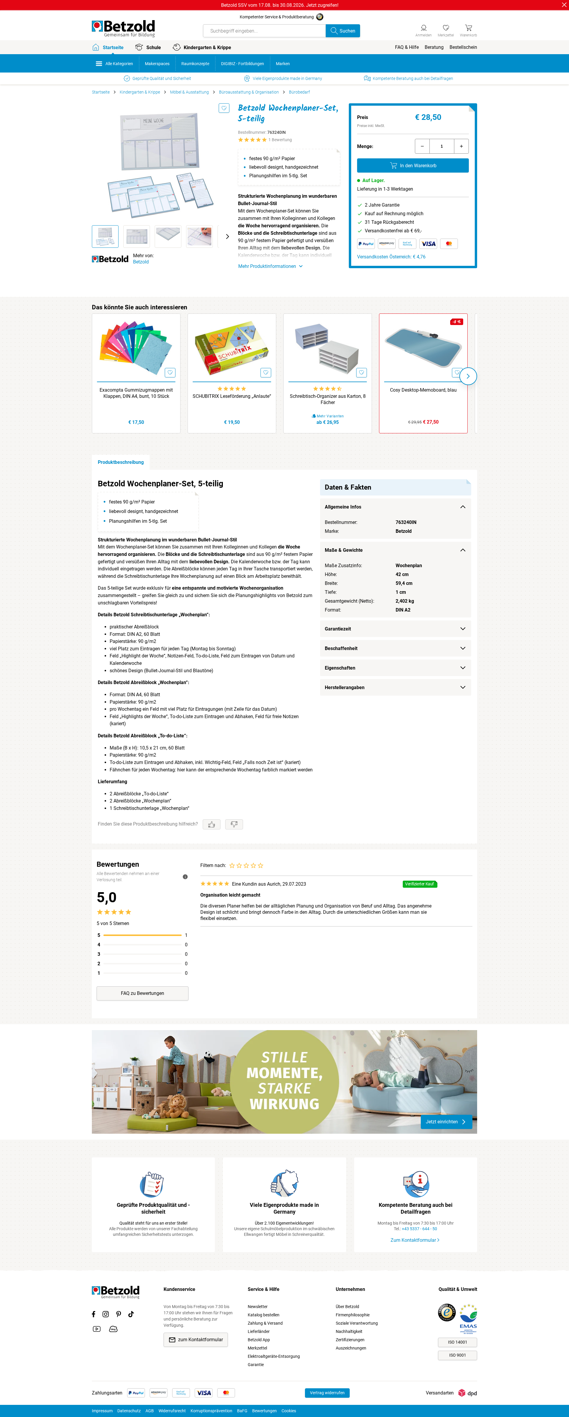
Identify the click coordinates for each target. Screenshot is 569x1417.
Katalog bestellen (263, 1315)
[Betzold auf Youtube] (97, 1330)
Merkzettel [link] (257, 1348)
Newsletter (258, 1306)
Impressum (102, 1410)
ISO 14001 (457, 1342)
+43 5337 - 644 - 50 (419, 1228)
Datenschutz (129, 1410)
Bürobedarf (299, 92)
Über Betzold (347, 1306)
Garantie (256, 1364)
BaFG (242, 1410)
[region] (284, 657)
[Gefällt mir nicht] (234, 824)
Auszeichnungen (351, 1348)
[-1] (422, 146)
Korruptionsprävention (211, 1410)
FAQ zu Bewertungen (142, 993)
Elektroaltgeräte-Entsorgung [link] (274, 1356)
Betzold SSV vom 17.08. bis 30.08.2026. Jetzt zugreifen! (279, 5)
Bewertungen (264, 1410)
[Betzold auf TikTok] (131, 1315)
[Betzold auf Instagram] (106, 1315)
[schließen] (564, 4)
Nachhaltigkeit (349, 1331)
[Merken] (224, 108)
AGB (150, 1410)
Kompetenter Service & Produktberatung (277, 17)
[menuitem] (407, 47)
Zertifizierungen (350, 1339)
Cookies (289, 1410)
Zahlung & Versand (265, 1323)
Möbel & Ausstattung (189, 92)
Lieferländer (259, 1331)
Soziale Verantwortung (357, 1323)
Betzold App (259, 1339)
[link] (446, 29)
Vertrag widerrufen (327, 1392)
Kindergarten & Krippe (140, 92)
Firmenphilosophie (353, 1315)
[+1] (461, 146)
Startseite (101, 92)
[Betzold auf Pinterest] (118, 1315)
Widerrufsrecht (172, 1410)
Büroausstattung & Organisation (249, 92)
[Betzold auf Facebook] (93, 1315)
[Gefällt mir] (211, 824)
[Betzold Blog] (113, 1330)
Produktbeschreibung (121, 462)
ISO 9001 (457, 1355)
